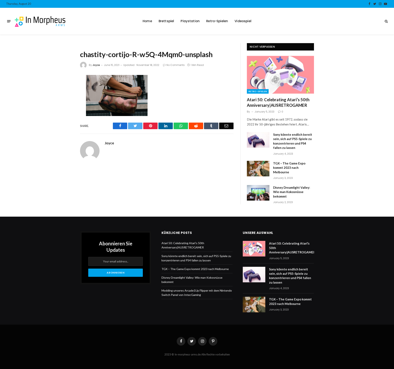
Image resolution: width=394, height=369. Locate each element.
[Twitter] (66, 100)
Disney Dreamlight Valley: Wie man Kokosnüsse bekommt (291, 192)
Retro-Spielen (217, 21)
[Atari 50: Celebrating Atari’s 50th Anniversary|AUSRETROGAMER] (280, 75)
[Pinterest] (66, 122)
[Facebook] (66, 89)
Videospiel (243, 21)
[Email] (66, 133)
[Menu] (9, 21)
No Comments (175, 65)
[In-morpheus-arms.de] (40, 21)
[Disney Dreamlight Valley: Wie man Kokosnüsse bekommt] (258, 193)
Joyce (96, 65)
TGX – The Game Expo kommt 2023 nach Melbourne (289, 167)
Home (147, 21)
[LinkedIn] (66, 111)
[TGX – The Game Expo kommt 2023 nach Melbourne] (258, 168)
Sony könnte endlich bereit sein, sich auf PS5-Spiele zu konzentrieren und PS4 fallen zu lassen (292, 141)
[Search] (386, 21)
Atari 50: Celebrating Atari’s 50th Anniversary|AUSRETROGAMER (278, 102)
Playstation (190, 21)
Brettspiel (166, 21)
